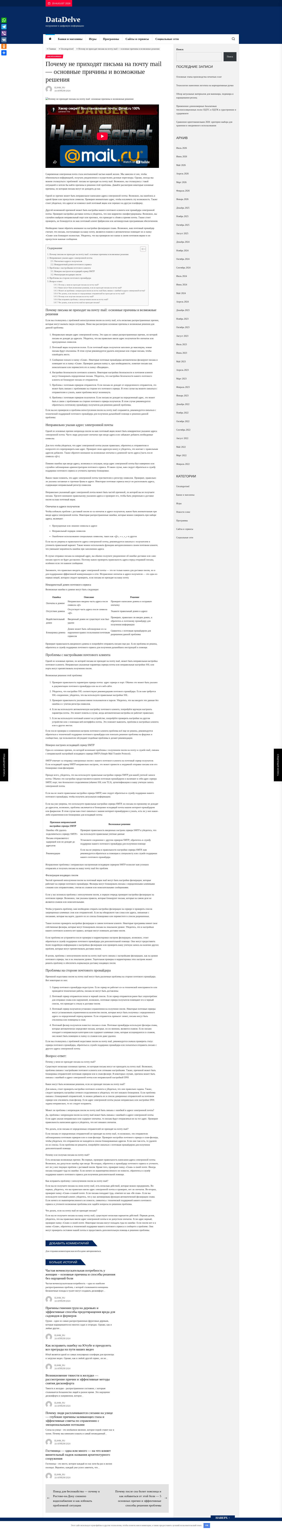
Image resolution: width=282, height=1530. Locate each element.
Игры (92, 39)
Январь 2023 (182, 395)
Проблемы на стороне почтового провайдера (70, 278)
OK (206, 1525)
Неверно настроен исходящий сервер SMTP (74, 271)
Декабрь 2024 (182, 242)
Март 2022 (181, 455)
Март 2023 (181, 378)
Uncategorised (182, 486)
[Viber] (4, 33)
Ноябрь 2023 (182, 319)
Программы (111, 39)
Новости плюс (183, 512)
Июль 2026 (181, 148)
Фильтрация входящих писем (67, 274)
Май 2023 (181, 361)
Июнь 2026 (181, 156)
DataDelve (63, 19)
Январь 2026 (182, 199)
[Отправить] (4, 53)
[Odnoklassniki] (4, 46)
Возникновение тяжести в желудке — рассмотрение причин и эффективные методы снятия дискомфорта (78, 1379)
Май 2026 (181, 165)
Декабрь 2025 (182, 208)
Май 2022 (181, 447)
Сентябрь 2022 (183, 430)
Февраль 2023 (183, 387)
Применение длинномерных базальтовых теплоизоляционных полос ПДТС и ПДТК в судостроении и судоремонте (206, 110)
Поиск (180, 49)
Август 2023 (182, 336)
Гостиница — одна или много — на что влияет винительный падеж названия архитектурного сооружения (78, 1454)
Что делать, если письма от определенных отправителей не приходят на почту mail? (91, 293)
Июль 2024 (181, 276)
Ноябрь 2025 (182, 216)
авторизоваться (93, 1251)
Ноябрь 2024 (182, 250)
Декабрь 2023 (182, 310)
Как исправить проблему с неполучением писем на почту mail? (83, 299)
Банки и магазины (70, 39)
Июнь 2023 (181, 353)
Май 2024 (181, 293)
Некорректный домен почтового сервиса (73, 264)
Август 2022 (182, 438)
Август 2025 (182, 233)
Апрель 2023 (182, 370)
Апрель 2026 (182, 173)
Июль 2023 (181, 344)
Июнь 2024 (181, 284)
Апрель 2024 (182, 302)
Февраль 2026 (183, 191)
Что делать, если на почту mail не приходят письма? (79, 302)
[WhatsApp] (4, 20)
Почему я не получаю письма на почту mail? (76, 296)
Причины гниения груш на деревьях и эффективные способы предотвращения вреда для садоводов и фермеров (80, 1311)
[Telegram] (4, 26)
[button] (141, 249)
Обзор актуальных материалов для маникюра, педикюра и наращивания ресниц (205, 96)
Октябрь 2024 (182, 259)
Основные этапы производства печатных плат (199, 77)
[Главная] (50, 39)
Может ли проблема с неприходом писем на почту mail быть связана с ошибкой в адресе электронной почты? (101, 291)
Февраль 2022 (183, 464)
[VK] (4, 40)
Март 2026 (181, 182)
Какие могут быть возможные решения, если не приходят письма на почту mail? (90, 288)
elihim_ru (60, 88)
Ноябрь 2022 (182, 413)
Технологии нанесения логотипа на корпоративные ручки (205, 85)
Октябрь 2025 (182, 225)
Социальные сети (167, 39)
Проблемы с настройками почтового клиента (70, 268)
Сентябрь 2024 (183, 267)
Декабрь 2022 (182, 404)
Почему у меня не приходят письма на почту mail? (78, 285)
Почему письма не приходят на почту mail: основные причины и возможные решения (88, 254)
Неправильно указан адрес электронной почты (70, 258)
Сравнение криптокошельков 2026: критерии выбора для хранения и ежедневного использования (204, 124)
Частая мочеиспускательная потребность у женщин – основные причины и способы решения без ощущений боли (80, 1274)
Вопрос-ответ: (56, 281)
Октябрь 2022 (182, 421)
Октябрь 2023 (182, 327)
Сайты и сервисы (137, 39)
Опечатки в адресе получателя (68, 261)
